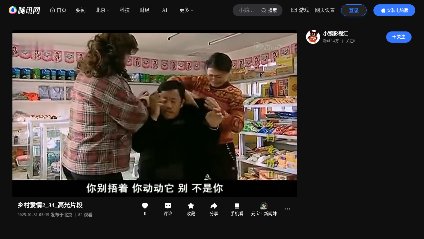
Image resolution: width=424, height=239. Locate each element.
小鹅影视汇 (335, 33)
